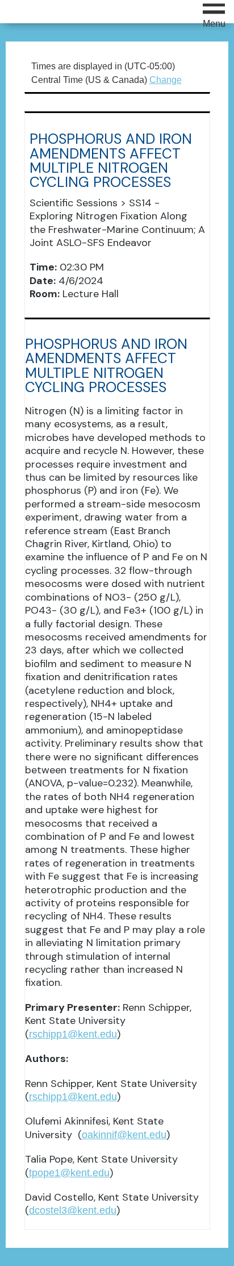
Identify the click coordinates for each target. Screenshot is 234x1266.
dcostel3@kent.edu (72, 1210)
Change (165, 80)
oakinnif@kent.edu (124, 1134)
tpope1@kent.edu (69, 1172)
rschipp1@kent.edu (73, 1034)
